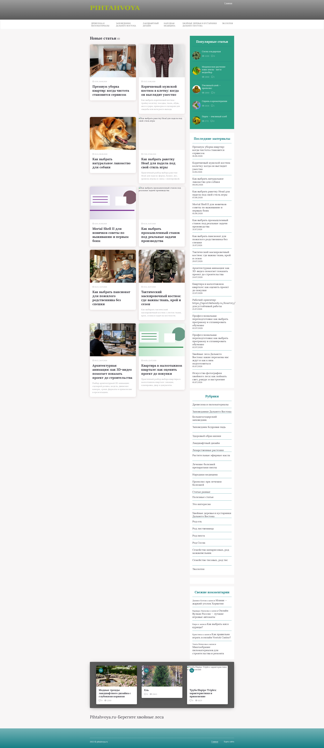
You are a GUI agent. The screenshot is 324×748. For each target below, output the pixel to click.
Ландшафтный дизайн (151, 24)
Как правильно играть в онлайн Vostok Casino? (211, 636)
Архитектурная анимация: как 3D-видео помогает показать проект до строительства (210, 271)
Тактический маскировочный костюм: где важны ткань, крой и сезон (211, 255)
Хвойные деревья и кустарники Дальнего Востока (200, 24)
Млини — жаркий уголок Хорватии (209, 602)
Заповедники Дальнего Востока (126, 24)
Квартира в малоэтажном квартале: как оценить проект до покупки (210, 287)
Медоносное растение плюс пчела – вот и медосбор (214, 69)
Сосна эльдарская (211, 51)
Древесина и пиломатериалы (100, 24)
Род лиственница (203, 528)
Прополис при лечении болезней (207, 483)
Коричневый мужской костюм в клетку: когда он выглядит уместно (211, 166)
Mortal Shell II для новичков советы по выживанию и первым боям (209, 207)
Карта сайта (229, 742)
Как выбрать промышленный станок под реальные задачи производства (210, 223)
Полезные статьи (203, 497)
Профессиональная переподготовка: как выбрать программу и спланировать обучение (210, 320)
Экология (227, 23)
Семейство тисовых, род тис (210, 560)
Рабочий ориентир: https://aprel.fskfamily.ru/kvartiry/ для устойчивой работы (212, 303)
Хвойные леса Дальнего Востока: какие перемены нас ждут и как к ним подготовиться (210, 358)
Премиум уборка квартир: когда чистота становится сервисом (208, 150)
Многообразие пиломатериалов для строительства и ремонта (208, 650)
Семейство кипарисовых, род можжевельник (210, 551)
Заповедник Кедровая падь (209, 427)
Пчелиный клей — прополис (211, 87)
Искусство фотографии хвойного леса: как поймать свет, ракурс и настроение (209, 376)
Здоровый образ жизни (206, 435)
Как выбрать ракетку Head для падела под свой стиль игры (211, 193)
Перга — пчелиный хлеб (214, 116)
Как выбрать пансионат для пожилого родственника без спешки (209, 239)
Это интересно (201, 504)
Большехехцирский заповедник (204, 418)
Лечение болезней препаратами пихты (204, 466)
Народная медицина (169, 24)
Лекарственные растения (208, 450)
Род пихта (198, 535)
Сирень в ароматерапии (214, 101)
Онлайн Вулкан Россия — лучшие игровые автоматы (210, 613)
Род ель (197, 521)
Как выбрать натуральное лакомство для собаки (208, 180)
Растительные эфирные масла (211, 455)
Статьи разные (201, 491)
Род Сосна (198, 542)
